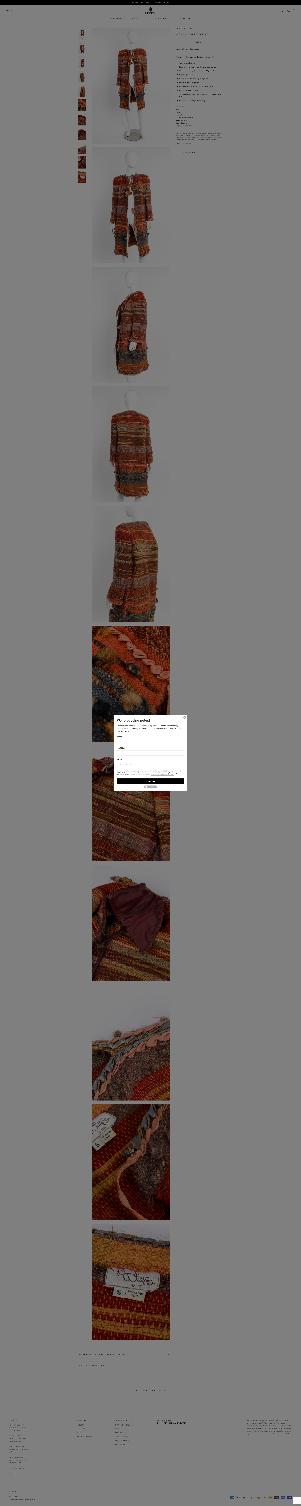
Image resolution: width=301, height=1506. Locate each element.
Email (119, 736)
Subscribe (150, 781)
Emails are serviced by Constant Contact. (162, 775)
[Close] (184, 717)
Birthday (121, 759)
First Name (122, 748)
